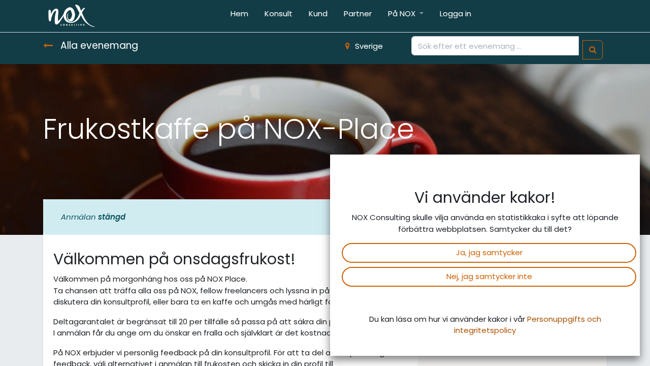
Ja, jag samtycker (489, 252)
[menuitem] (239, 16)
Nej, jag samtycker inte (489, 276)
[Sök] (592, 50)
